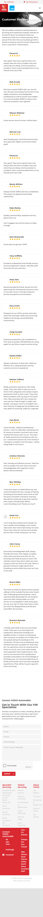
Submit (7, 774)
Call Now (10, 2)
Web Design (18, 881)
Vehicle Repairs (21, 791)
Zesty (28, 881)
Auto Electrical (21, 824)
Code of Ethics (36, 810)
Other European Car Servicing (6, 821)
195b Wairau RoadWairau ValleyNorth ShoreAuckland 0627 (23, 861)
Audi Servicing (6, 807)
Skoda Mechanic (6, 813)
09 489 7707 (8, 842)
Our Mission (36, 791)
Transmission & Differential (22, 805)
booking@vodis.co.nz (8, 850)
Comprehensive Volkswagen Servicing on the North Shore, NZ (6, 796)
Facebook (8, 855)
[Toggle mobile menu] (40, 8)
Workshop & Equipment (37, 802)
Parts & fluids (21, 818)
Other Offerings (21, 812)
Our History (36, 816)
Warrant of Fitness (22, 798)
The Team (37, 796)
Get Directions (32, 2)
